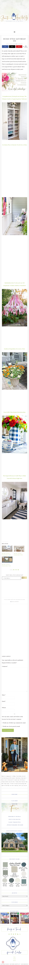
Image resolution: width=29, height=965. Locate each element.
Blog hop (13, 599)
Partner (14, 960)
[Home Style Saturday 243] (7, 560)
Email (4, 701)
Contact (14, 958)
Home (14, 957)
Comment (5, 666)
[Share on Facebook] (5, 46)
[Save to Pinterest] (19, 46)
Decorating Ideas (20, 599)
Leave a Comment (15, 601)
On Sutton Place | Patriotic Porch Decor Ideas (14, 145)
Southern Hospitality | (14, 349)
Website (4, 707)
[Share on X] (12, 46)
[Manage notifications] (3, 962)
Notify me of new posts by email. (11, 726)
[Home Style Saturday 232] (7, 549)
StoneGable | (14, 412)
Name (4, 695)
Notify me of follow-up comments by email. (14, 722)
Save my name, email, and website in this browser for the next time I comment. (12, 718)
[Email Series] (14, 813)
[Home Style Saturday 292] (19, 549)
